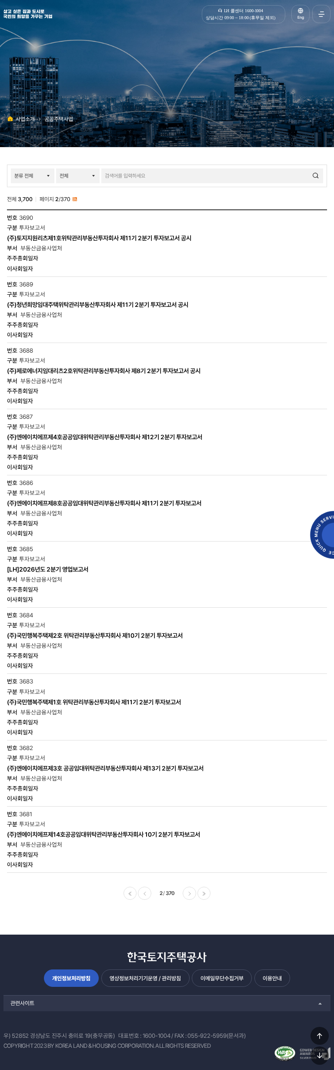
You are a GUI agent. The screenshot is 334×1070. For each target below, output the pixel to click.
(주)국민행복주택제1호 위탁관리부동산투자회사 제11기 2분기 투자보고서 (94, 702)
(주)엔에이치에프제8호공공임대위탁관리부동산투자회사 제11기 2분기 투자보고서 (104, 503)
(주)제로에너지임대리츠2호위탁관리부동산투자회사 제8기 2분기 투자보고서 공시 (103, 370)
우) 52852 (16, 1035)
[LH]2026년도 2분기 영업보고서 (47, 569)
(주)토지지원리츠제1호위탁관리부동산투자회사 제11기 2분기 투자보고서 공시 (99, 238)
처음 (130, 893)
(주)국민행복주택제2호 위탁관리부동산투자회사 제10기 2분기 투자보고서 (95, 635)
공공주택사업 (58, 119)
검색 (315, 175)
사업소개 (25, 119)
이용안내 (272, 978)
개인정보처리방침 (71, 978)
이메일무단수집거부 (222, 978)
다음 (189, 893)
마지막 (203, 893)
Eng (300, 17)
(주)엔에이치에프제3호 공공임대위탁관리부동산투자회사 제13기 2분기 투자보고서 (105, 768)
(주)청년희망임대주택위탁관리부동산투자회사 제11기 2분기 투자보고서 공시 (97, 304)
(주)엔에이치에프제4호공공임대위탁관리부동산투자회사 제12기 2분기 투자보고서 (104, 437)
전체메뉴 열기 (321, 14)
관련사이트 (22, 1003)
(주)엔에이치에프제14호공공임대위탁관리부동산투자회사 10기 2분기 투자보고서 (103, 834)
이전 (144, 893)
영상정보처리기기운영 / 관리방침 (145, 978)
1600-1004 (156, 1035)
